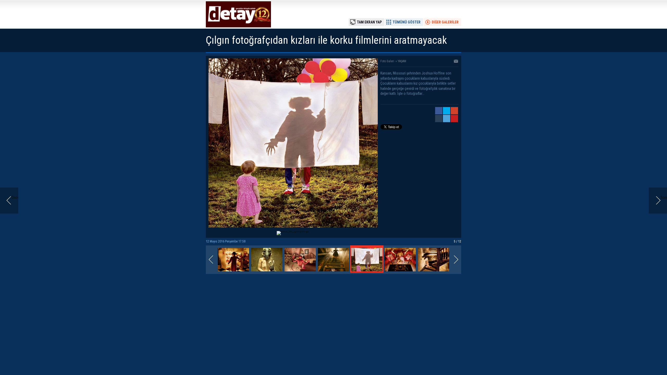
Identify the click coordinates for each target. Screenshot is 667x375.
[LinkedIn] (446, 118)
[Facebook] (438, 110)
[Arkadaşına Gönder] (456, 61)
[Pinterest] (454, 118)
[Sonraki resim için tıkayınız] (293, 226)
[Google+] (454, 110)
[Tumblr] (438, 118)
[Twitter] (446, 110)
